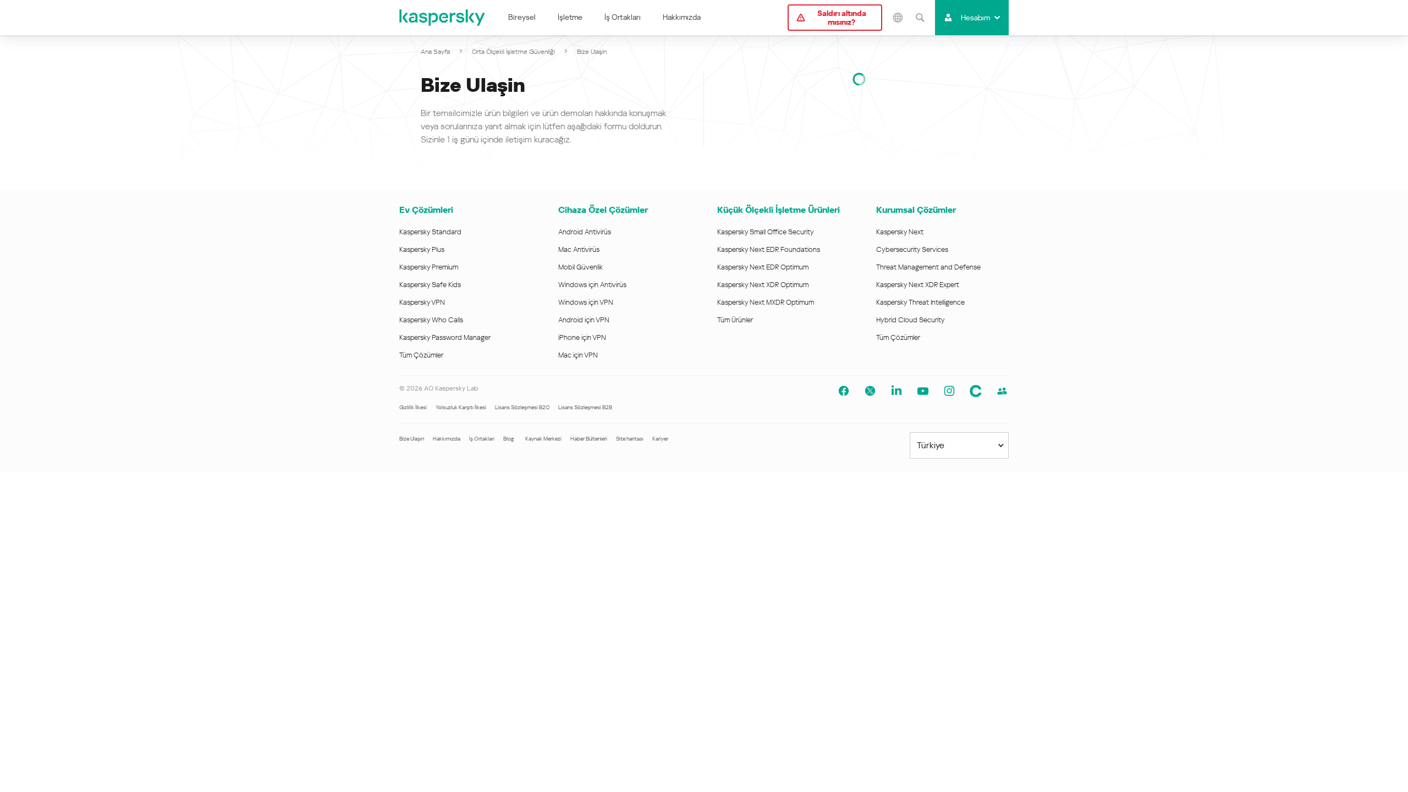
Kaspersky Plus (421, 249)
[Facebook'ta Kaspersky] (843, 391)
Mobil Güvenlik (580, 267)
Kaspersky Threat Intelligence (920, 302)
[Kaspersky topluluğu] (975, 391)
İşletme (570, 17)
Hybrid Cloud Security (910, 320)
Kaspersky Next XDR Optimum (763, 284)
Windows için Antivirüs (592, 284)
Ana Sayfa (435, 52)
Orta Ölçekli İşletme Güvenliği (513, 52)
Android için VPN (583, 320)
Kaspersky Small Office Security (765, 232)
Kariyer (660, 439)
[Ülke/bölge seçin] (897, 17)
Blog (508, 439)
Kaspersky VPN (422, 302)
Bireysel (522, 17)
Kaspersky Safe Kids (430, 284)
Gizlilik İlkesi (413, 407)
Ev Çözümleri (426, 210)
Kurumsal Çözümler (916, 210)
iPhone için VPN (582, 337)
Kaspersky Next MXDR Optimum (765, 302)
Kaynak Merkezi (543, 439)
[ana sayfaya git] (442, 18)
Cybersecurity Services (912, 249)
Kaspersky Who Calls (431, 320)
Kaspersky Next (899, 232)
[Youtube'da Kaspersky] (923, 391)
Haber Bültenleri (588, 439)
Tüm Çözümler (421, 355)
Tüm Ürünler (735, 320)
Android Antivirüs (584, 232)
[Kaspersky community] (1002, 391)
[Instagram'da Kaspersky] (949, 391)
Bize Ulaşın (411, 439)
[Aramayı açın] (919, 17)
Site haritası (630, 439)
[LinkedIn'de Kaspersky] (896, 391)
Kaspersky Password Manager (445, 337)
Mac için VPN (578, 355)
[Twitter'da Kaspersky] (870, 391)
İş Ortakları (622, 17)
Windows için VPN (585, 302)
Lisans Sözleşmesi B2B (585, 407)
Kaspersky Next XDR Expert (917, 284)
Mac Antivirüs (579, 249)
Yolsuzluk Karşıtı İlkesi (461, 407)
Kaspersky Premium (428, 267)
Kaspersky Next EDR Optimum (763, 267)
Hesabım (975, 17)
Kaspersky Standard (430, 232)
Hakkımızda (682, 17)
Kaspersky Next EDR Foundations (768, 249)
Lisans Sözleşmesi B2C (522, 407)
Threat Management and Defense (928, 267)
